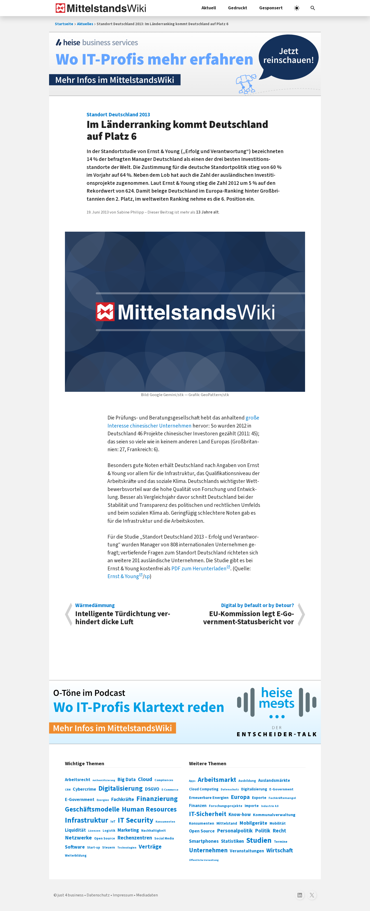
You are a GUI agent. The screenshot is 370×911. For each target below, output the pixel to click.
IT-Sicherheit (207, 814)
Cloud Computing (203, 789)
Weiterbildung (76, 855)
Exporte (259, 797)
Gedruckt (237, 8)
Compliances (164, 780)
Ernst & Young (123, 576)
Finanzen (198, 806)
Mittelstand (226, 823)
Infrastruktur (86, 820)
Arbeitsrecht (77, 780)
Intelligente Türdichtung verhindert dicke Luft (122, 614)
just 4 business (71, 895)
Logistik (109, 830)
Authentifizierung (104, 780)
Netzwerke (78, 838)
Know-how (240, 814)
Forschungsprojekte (225, 806)
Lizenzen (94, 831)
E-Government (79, 799)
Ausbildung (247, 781)
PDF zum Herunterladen (199, 568)
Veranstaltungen (247, 851)
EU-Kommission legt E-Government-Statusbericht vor (248, 614)
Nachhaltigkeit (153, 830)
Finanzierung (157, 799)
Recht (279, 830)
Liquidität (75, 830)
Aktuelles (85, 24)
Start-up (93, 847)
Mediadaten (147, 895)
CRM (67, 790)
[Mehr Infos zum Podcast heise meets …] (185, 712)
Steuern (108, 847)
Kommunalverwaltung (274, 815)
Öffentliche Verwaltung (204, 860)
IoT (113, 821)
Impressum (123, 895)
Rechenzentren (134, 838)
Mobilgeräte (253, 823)
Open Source (104, 838)
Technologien (126, 848)
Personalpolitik (235, 830)
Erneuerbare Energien (209, 797)
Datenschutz (230, 789)
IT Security (135, 820)
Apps (192, 781)
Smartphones (204, 841)
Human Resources (149, 809)
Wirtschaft (279, 850)
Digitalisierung (120, 788)
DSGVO (152, 789)
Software (75, 847)
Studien (259, 840)
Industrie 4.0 (269, 806)
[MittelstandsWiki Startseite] (100, 8)
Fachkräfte (122, 799)
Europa (240, 797)
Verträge (150, 847)
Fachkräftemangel (282, 798)
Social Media (164, 838)
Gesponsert (271, 8)
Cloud (145, 779)
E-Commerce (170, 790)
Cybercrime (84, 789)
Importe (252, 806)
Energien (103, 800)
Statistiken (232, 841)
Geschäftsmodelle (92, 809)
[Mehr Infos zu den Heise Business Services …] (185, 64)
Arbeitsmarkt (217, 779)
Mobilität (278, 823)
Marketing (128, 830)
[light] (297, 8)
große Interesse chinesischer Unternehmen (183, 422)
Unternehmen (208, 850)
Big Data (127, 779)
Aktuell (209, 8)
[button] (313, 8)
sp (147, 576)
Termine (280, 841)
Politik (262, 830)
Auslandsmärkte (274, 781)
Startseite (64, 24)
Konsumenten (165, 822)
